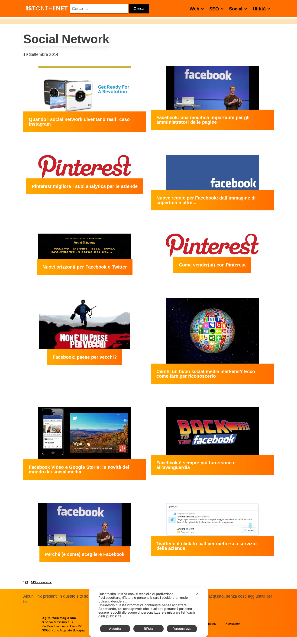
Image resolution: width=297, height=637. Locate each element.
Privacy (211, 623)
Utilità (259, 8)
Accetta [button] (115, 629)
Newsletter (233, 623)
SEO (214, 8)
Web (194, 8)
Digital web (50, 618)
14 (32, 582)
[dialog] (148, 612)
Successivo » (43, 582)
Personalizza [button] (182, 629)
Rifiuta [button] (148, 629)
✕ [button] (197, 594)
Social (235, 8)
